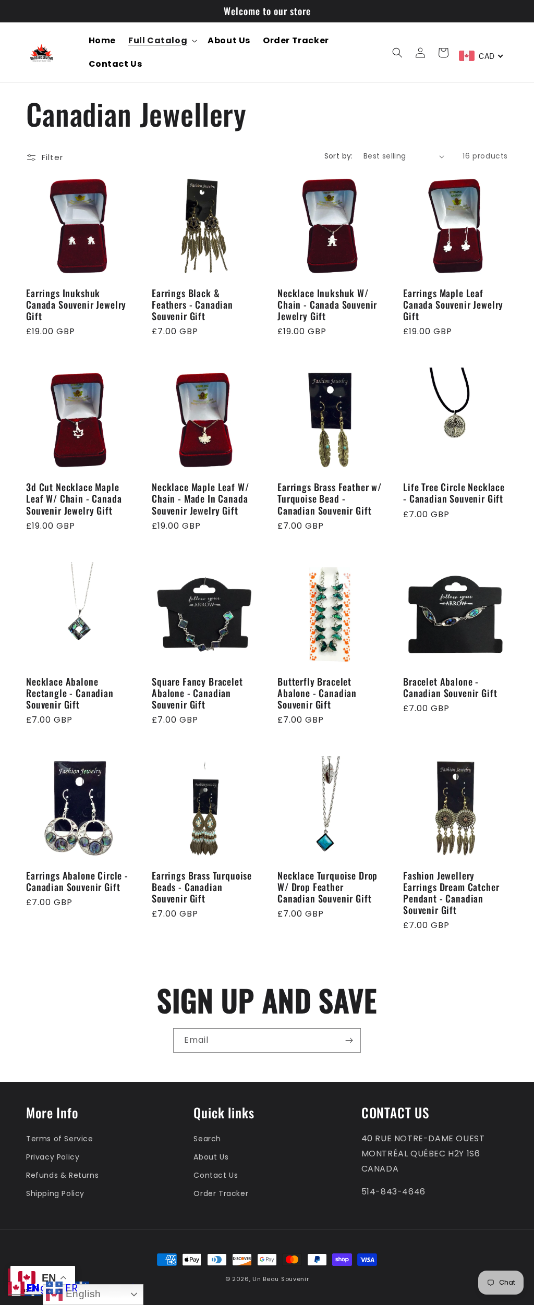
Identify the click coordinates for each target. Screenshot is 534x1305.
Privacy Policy (52, 1157)
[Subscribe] (348, 1040)
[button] (161, 41)
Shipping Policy (55, 1193)
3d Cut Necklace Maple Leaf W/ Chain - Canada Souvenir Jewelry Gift (74, 498)
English (82, 1293)
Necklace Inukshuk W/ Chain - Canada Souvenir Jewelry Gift (327, 304)
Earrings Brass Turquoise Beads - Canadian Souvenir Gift (202, 887)
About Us (210, 1157)
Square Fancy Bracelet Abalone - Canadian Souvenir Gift (197, 693)
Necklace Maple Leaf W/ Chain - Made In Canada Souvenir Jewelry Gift (200, 498)
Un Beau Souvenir (280, 1279)
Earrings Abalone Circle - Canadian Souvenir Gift (77, 881)
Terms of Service (59, 1138)
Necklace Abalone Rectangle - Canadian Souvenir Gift (70, 693)
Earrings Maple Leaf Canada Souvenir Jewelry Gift (453, 304)
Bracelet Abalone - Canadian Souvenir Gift (450, 687)
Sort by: (338, 156)
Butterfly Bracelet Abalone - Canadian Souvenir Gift (317, 693)
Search (207, 1138)
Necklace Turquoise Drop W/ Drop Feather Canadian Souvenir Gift (327, 887)
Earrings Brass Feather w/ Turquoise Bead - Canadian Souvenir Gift (329, 498)
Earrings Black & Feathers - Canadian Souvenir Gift (192, 304)
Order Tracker (220, 1193)
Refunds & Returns (62, 1175)
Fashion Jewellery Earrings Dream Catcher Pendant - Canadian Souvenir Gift (451, 893)
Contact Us (215, 1175)
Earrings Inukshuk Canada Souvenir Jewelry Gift (76, 304)
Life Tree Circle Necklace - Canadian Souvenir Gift (454, 492)
